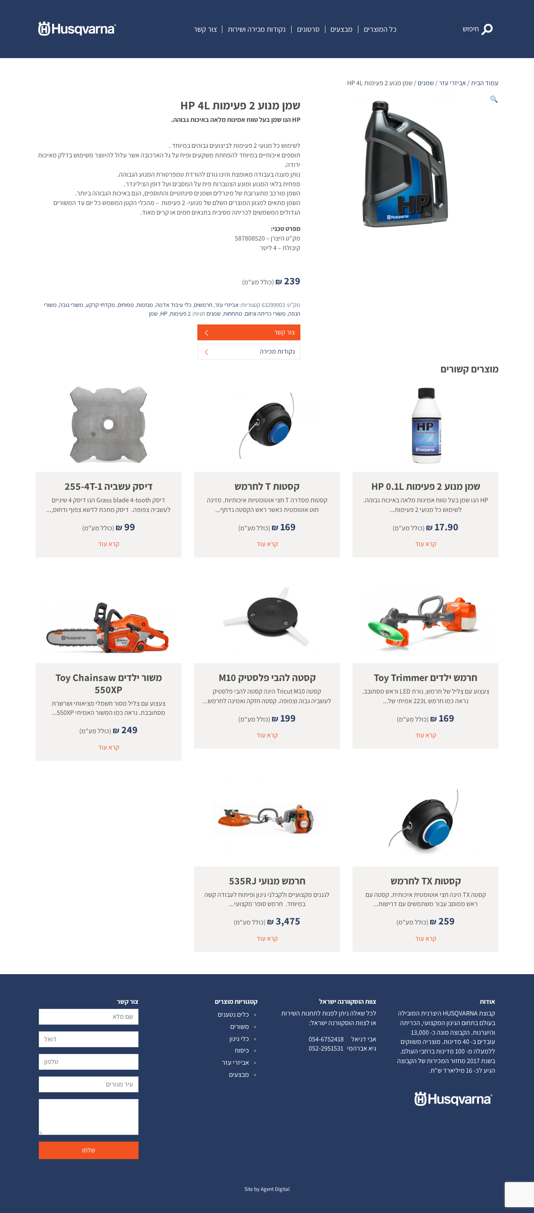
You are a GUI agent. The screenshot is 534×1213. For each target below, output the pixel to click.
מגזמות (144, 305)
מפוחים (126, 305)
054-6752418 (326, 1039)
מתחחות (232, 313)
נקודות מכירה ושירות (257, 29)
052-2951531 (326, 1048)
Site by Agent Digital (267, 1189)
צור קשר (205, 29)
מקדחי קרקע (100, 305)
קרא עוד (425, 543)
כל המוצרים (380, 29)
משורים (239, 1026)
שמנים (426, 83)
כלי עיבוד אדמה (173, 305)
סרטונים (308, 29)
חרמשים (203, 305)
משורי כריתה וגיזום (265, 313)
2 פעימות (180, 313)
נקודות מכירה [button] (277, 351)
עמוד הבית (485, 83)
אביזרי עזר (452, 83)
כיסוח (242, 1050)
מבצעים (341, 29)
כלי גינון (239, 1038)
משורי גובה (71, 305)
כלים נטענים (233, 1014)
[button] (478, 29)
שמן (153, 313)
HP (163, 313)
